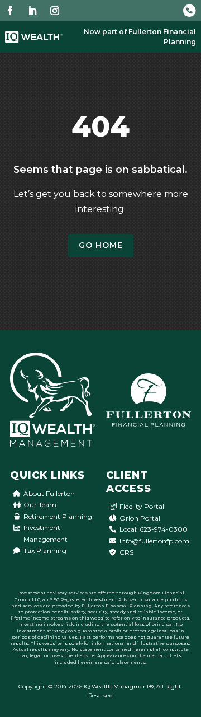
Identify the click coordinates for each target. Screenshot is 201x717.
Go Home (101, 245)
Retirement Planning (57, 516)
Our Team (39, 504)
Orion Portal (139, 518)
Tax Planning (44, 550)
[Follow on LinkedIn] (32, 11)
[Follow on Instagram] (55, 11)
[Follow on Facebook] (10, 11)
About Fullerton (49, 493)
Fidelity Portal (141, 506)
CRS (126, 552)
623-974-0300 (164, 529)
